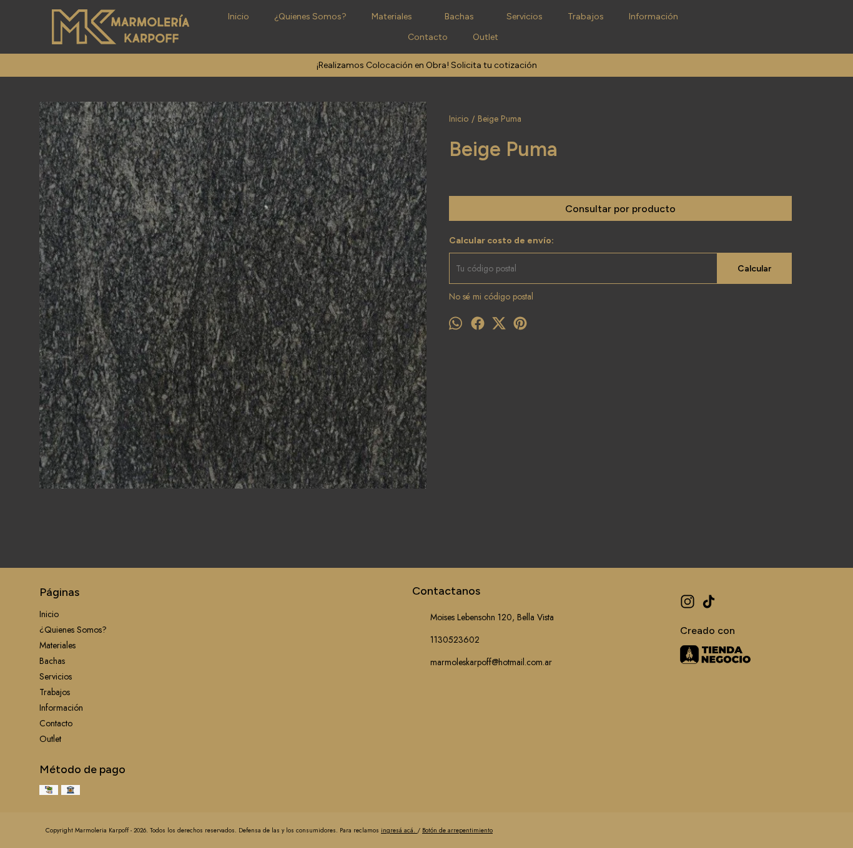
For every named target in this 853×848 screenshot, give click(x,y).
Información (653, 16)
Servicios (524, 16)
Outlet (485, 37)
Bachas (459, 16)
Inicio (238, 16)
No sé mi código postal (491, 296)
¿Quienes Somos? (310, 16)
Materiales (392, 16)
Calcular (754, 268)
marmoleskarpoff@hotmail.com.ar (491, 662)
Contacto (428, 37)
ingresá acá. (399, 830)
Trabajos (586, 16)
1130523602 (455, 639)
